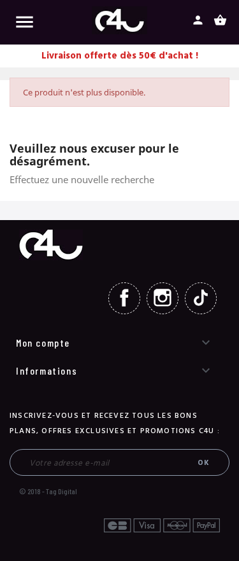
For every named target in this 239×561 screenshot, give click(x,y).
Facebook (124, 298)
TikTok (200, 298)
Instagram (162, 298)
